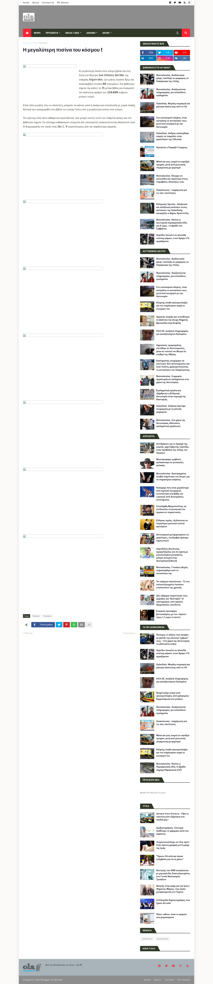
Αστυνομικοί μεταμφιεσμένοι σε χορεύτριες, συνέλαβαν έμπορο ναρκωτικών (172, 537)
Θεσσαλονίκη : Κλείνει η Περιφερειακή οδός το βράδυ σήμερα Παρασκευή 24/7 (171, 766)
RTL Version (63, 2)
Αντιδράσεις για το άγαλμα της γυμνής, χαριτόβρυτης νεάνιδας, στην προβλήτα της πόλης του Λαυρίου (172, 448)
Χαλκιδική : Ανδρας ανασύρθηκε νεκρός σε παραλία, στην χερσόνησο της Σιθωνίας (172, 136)
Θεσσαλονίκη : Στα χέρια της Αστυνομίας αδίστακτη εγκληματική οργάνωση (170, 423)
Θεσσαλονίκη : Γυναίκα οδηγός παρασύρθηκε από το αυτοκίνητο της (172, 570)
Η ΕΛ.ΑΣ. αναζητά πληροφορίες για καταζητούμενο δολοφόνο (172, 333)
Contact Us (48, 2)
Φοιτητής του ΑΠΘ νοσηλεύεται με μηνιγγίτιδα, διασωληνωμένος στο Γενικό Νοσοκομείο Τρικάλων (173, 875)
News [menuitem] (37, 33)
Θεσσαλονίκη (162, 938)
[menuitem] (27, 33)
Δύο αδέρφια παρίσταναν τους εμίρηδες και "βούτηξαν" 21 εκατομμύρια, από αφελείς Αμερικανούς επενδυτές (172, 600)
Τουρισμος (47, 616)
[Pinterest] (66, 624)
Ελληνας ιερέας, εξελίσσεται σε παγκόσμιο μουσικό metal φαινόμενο (172, 523)
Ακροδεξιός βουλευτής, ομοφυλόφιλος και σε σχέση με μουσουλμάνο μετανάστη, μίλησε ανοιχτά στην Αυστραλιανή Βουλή (172, 555)
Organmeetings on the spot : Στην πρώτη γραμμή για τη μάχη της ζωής (173, 845)
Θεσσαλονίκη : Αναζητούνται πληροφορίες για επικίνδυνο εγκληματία (171, 92)
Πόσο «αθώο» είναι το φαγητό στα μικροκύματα (171, 916)
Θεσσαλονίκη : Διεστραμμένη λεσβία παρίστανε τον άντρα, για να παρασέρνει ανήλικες (173, 476)
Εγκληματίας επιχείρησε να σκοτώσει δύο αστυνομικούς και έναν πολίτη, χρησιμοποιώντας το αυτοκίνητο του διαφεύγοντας (173, 365)
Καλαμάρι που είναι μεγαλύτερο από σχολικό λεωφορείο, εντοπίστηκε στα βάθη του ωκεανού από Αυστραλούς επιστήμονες (172, 494)
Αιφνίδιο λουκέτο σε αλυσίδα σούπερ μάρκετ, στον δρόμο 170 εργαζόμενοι (172, 238)
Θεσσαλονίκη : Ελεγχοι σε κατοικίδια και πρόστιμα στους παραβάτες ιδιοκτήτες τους (172, 178)
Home (26, 2)
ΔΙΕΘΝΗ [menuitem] (90, 33)
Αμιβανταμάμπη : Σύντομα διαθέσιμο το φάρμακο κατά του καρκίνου (172, 830)
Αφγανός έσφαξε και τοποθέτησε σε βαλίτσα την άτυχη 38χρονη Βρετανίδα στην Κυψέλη (173, 319)
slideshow (147, 938)
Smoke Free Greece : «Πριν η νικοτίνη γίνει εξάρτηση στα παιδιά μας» (172, 816)
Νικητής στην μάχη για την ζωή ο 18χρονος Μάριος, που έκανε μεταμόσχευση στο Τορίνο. (173, 889)
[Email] (81, 624)
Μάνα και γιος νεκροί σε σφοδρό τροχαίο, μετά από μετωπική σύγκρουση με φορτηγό (172, 164)
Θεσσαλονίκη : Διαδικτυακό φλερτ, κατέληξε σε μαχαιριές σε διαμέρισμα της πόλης (172, 78)
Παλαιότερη (128, 633)
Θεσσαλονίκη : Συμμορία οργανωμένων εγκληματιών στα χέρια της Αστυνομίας (172, 379)
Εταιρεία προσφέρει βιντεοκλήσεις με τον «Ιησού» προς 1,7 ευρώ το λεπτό (171, 614)
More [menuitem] (106, 33)
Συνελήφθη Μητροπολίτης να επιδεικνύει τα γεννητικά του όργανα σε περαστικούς (171, 509)
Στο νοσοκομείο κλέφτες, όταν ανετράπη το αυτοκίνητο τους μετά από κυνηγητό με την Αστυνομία (171, 122)
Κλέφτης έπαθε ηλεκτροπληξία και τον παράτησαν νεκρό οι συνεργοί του (172, 305)
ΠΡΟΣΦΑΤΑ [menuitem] (52, 33)
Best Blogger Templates (49, 979)
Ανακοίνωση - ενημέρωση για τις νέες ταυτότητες (171, 192)
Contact (169, 979)
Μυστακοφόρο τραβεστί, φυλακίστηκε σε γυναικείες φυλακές (170, 462)
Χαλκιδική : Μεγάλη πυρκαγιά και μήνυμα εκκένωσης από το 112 (173, 105)
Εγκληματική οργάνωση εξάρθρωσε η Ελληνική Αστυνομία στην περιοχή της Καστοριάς (171, 395)
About (35, 2)
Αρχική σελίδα (30, 42)
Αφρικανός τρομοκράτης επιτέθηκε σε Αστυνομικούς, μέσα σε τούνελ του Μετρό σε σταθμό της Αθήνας (171, 350)
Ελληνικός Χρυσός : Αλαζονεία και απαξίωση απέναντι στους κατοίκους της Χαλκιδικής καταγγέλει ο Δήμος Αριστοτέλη (172, 209)
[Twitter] (59, 624)
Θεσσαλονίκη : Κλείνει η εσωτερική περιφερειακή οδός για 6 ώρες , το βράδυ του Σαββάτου (171, 224)
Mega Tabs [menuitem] (72, 33)
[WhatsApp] (74, 624)
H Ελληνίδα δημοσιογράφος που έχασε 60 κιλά (173, 902)
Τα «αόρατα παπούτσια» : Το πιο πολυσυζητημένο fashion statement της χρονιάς (173, 584)
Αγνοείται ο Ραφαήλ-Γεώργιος (172, 147)
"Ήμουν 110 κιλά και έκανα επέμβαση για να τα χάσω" (169, 858)
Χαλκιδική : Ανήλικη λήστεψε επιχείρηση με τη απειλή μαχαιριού (171, 409)
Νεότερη (28, 633)
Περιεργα (43, 42)
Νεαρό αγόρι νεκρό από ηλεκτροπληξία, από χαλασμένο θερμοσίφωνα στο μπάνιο (172, 695)
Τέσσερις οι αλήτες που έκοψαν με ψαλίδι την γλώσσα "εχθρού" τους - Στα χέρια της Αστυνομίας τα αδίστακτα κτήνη (173, 639)
